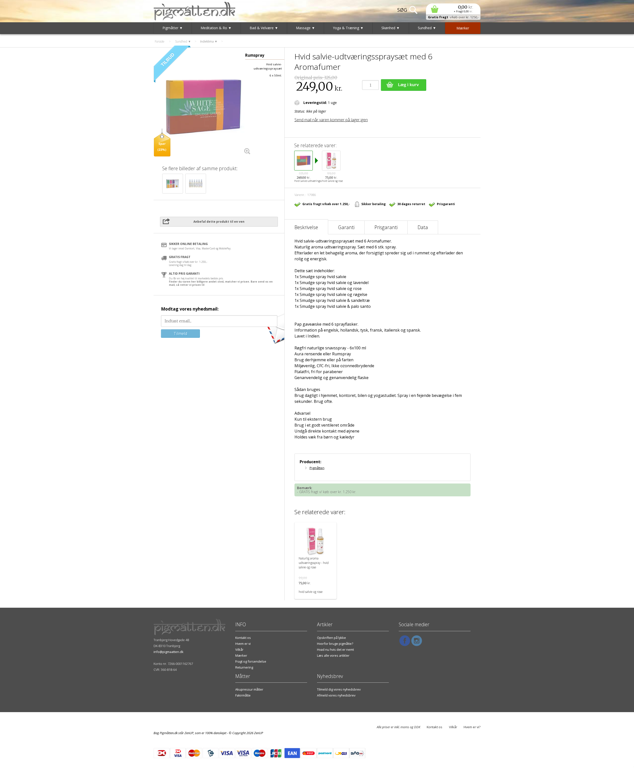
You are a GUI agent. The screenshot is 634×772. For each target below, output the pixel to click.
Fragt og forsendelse (250, 661)
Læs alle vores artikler (333, 655)
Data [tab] (423, 227)
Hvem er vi (243, 643)
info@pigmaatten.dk (169, 652)
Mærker (241, 655)
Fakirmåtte (243, 695)
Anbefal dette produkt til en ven (218, 221)
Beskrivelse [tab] (306, 227)
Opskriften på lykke (331, 637)
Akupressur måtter (249, 689)
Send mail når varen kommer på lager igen (331, 119)
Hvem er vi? (472, 727)
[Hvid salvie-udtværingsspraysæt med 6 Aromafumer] (203, 107)
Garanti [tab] (346, 227)
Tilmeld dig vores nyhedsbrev (339, 689)
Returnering (244, 667)
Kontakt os (243, 637)
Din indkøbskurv (453, 9)
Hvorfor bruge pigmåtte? (335, 643)
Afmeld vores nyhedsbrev (336, 695)
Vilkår (239, 649)
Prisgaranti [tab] (385, 227)
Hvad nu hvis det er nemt (335, 649)
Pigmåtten (317, 468)
